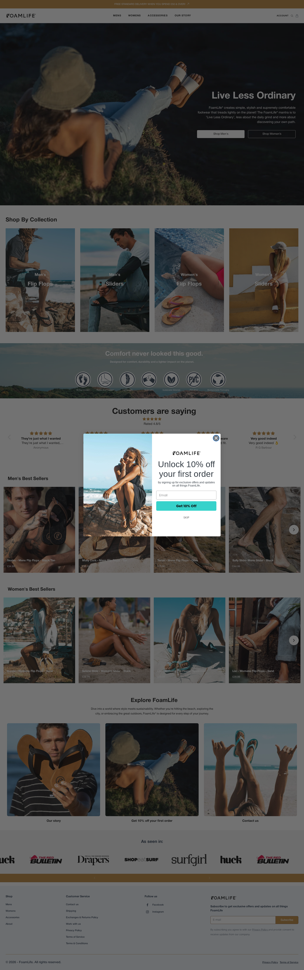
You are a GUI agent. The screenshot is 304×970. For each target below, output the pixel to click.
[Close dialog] (216, 438)
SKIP (186, 517)
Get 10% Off (186, 506)
